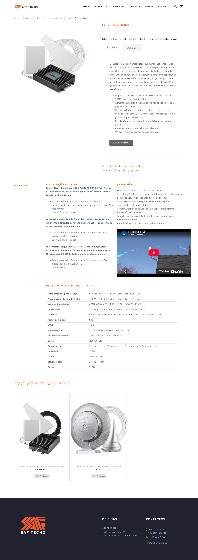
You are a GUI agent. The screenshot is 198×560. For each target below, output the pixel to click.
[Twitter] (119, 170)
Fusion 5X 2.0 (41, 469)
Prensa (149, 6)
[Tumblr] (128, 170)
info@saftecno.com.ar (157, 542)
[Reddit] (137, 170)
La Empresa (118, 6)
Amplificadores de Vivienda (59, 18)
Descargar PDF (121, 142)
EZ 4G (99, 469)
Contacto (164, 6)
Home (86, 6)
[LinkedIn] (132, 170)
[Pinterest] (124, 170)
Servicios (134, 6)
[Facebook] (115, 170)
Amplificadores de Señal (33, 18)
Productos (100, 6)
